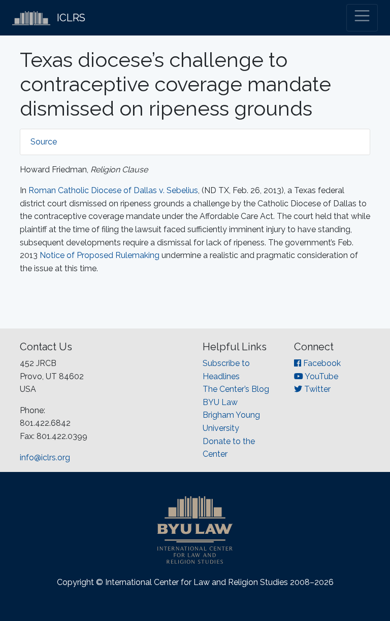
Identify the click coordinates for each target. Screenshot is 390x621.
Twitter (316, 389)
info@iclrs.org (45, 457)
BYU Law (220, 402)
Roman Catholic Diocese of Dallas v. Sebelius (113, 190)
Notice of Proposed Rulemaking (99, 255)
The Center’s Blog (236, 389)
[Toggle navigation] (362, 17)
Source (43, 142)
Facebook (321, 363)
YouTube (320, 376)
